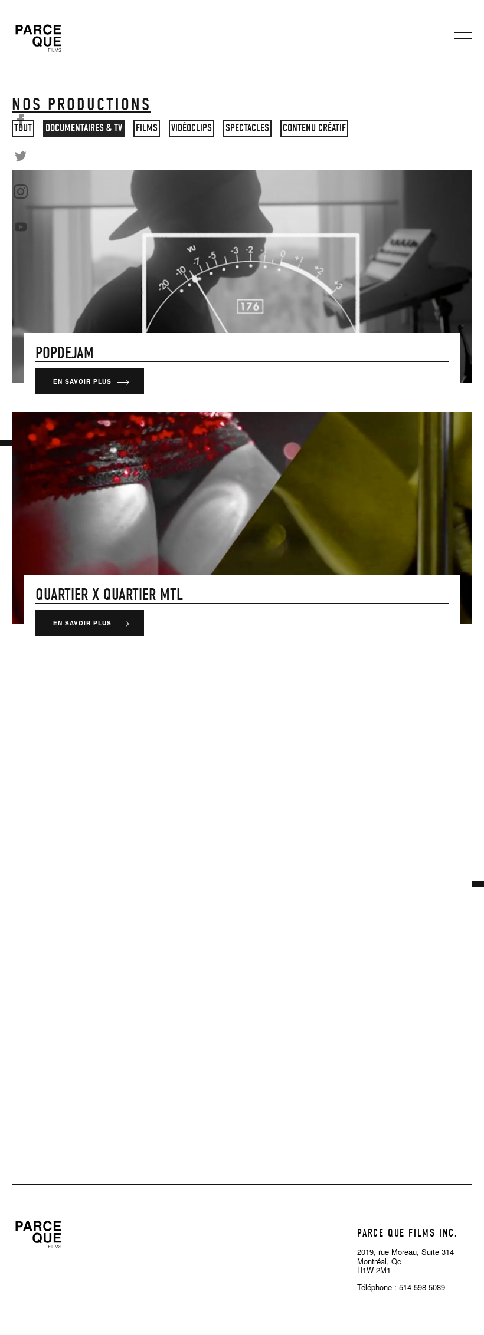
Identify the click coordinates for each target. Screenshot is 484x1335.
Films (147, 128)
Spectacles (247, 128)
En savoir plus (82, 381)
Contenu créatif (314, 128)
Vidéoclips (191, 128)
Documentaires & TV (83, 128)
